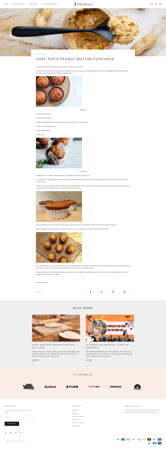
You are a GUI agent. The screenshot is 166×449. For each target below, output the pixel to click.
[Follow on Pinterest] (21, 433)
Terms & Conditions (78, 423)
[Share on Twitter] (101, 292)
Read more (35, 360)
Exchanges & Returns (78, 416)
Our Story (33, 4)
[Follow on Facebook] (6, 433)
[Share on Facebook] (90, 292)
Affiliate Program (49, 4)
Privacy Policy (76, 426)
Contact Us (75, 410)
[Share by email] (124, 292)
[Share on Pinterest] (113, 292)
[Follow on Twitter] (11, 433)
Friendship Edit (18, 4)
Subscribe (11, 424)
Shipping (74, 413)
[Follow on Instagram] (16, 433)
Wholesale (75, 420)
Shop (7, 4)
